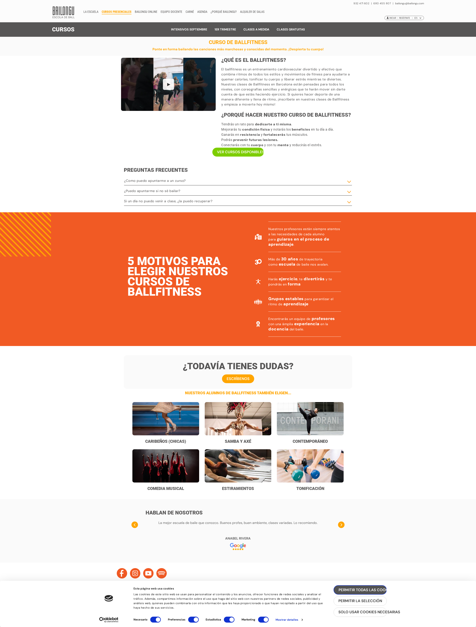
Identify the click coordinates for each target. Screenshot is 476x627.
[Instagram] (135, 573)
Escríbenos (238, 378)
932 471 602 (361, 3)
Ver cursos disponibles (240, 152)
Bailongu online (146, 12)
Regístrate (404, 18)
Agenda (202, 12)
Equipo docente (171, 12)
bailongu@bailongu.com (409, 3)
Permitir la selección (360, 601)
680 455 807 (382, 3)
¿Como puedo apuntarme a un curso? (155, 180)
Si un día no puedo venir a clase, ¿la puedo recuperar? (168, 201)
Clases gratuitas (291, 29)
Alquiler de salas (252, 12)
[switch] (193, 621)
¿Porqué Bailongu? (224, 12)
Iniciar (393, 18)
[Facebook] (122, 573)
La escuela (90, 12)
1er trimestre (225, 29)
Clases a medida (256, 29)
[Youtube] (148, 573)
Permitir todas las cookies (363, 589)
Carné (190, 12)
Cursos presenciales (116, 12)
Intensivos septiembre (189, 29)
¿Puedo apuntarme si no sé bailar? (152, 191)
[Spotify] (161, 573)
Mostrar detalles (287, 620)
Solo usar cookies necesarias (362, 612)
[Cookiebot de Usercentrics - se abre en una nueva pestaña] (109, 620)
